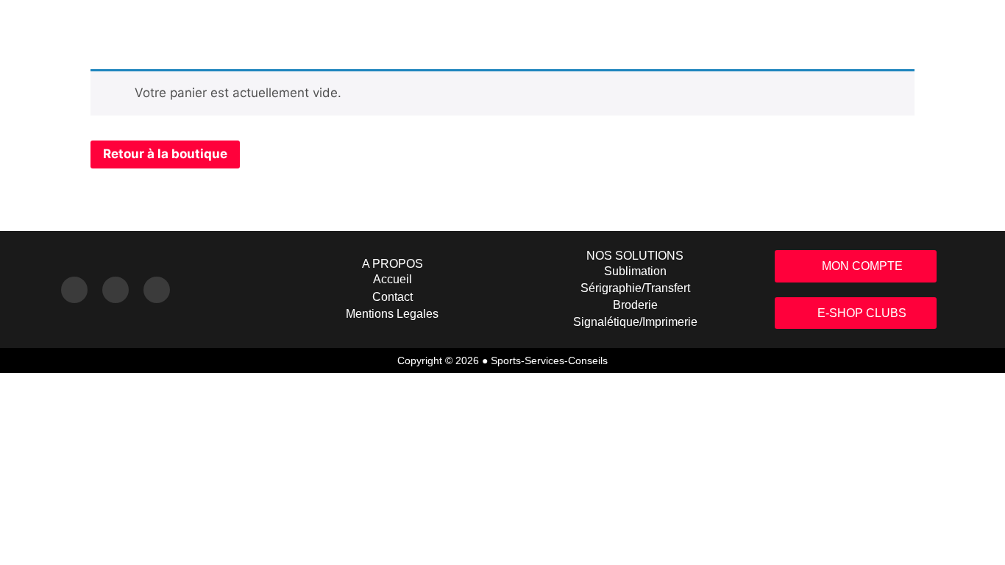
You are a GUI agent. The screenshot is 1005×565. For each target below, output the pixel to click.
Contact (392, 297)
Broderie (635, 305)
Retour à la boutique (165, 153)
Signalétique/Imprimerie (635, 322)
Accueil (392, 279)
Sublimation (635, 271)
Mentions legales (392, 314)
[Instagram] (74, 290)
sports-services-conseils (549, 360)
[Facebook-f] (115, 290)
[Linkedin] (156, 290)
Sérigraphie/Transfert (635, 288)
